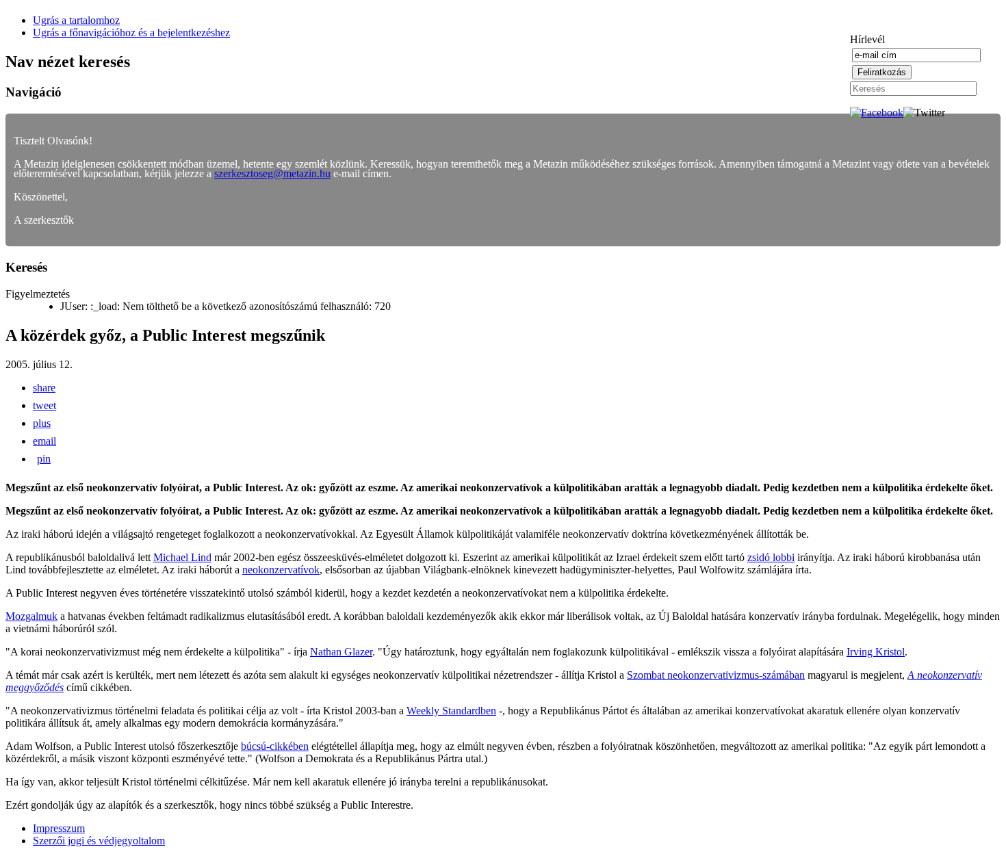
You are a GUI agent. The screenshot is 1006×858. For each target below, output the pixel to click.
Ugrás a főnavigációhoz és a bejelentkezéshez (131, 32)
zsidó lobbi (771, 557)
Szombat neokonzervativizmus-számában (716, 675)
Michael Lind (182, 557)
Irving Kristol (876, 652)
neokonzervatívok (281, 569)
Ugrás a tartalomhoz (76, 20)
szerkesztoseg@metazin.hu (272, 173)
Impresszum (59, 828)
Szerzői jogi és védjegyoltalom (99, 840)
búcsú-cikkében (275, 746)
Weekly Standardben (451, 710)
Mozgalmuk (31, 616)
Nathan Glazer (341, 652)
